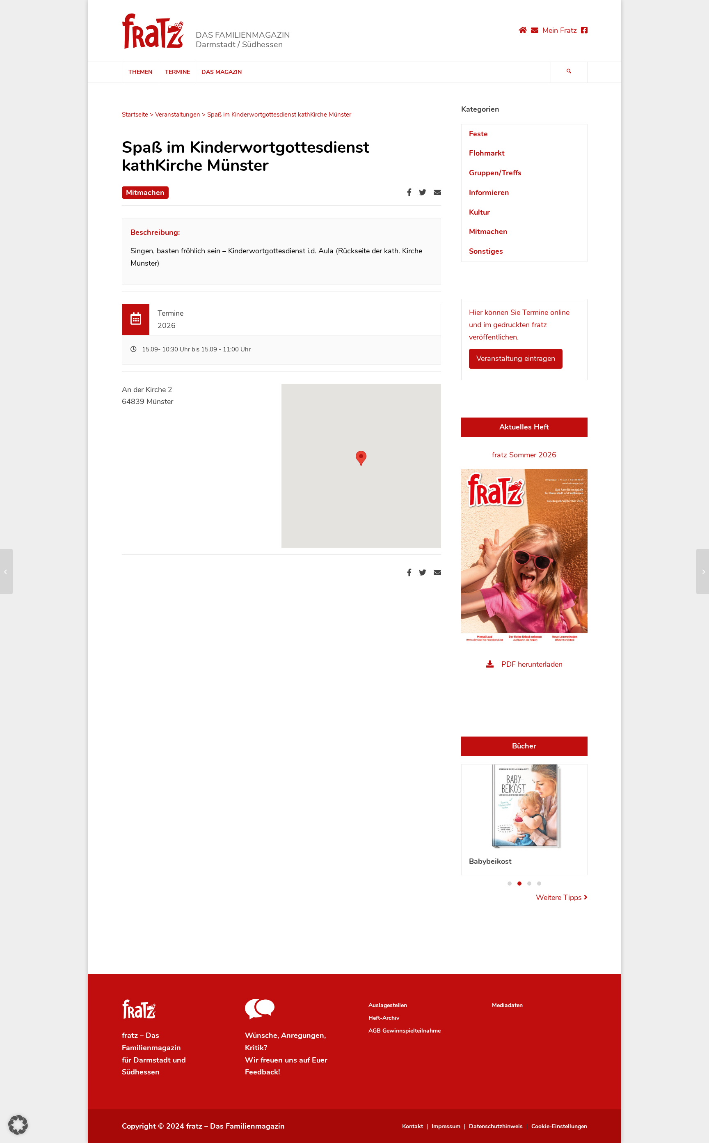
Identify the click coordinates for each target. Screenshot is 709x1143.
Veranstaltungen (177, 114)
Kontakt (412, 1126)
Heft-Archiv (383, 1018)
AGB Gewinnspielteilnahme (404, 1031)
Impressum (446, 1126)
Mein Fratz (559, 30)
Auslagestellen (387, 1005)
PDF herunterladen (532, 664)
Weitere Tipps (560, 897)
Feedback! (262, 1072)
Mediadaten (507, 1005)
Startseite (135, 114)
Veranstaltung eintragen (515, 358)
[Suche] (569, 72)
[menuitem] (140, 72)
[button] (361, 458)
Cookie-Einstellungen (559, 1126)
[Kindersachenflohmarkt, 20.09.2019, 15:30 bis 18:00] (6, 571)
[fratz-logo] (153, 30)
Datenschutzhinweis (496, 1126)
